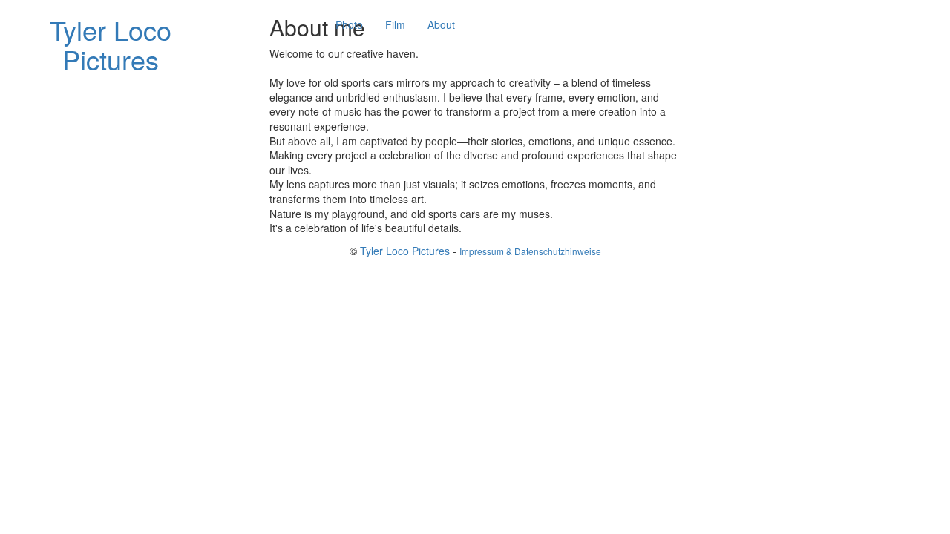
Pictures (110, 44)
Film (395, 24)
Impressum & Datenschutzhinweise (530, 251)
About (441, 24)
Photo (349, 24)
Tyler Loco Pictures (405, 250)
